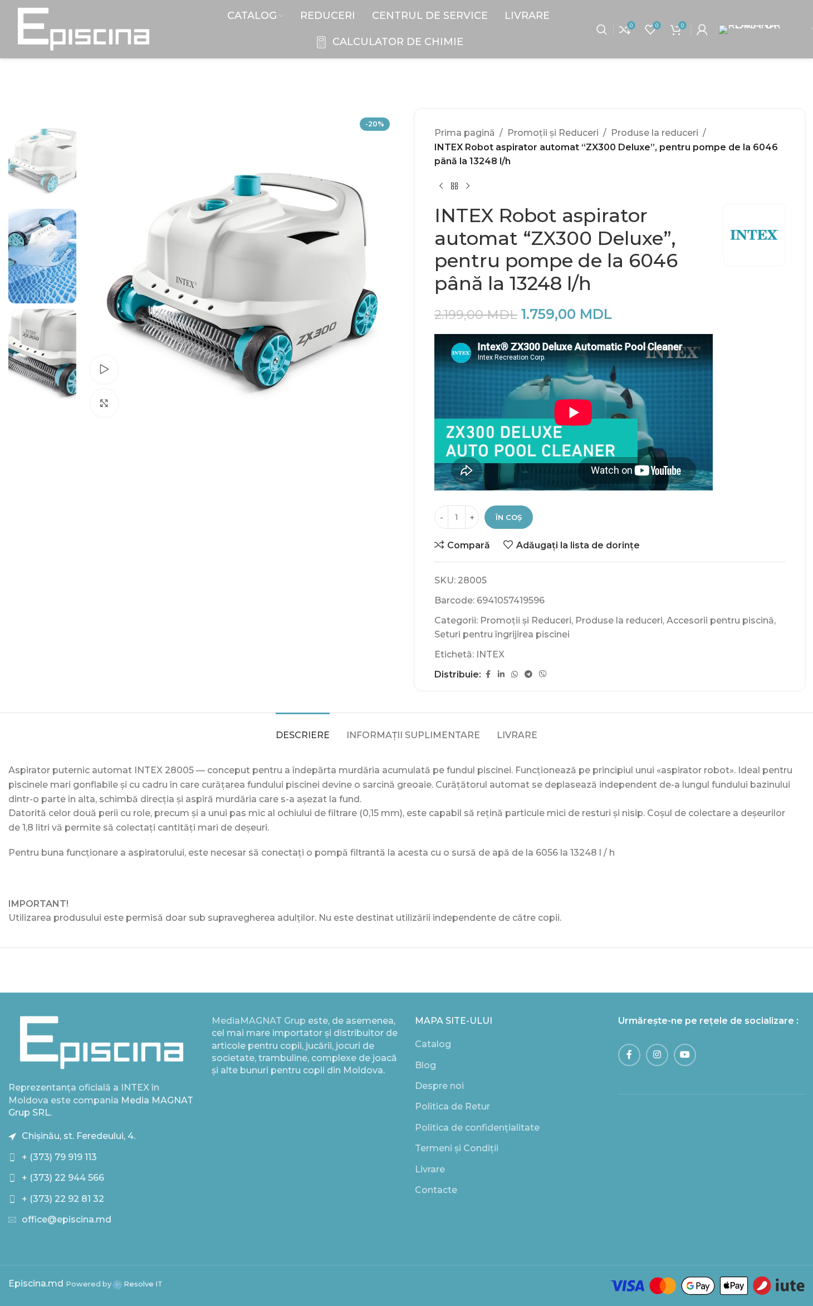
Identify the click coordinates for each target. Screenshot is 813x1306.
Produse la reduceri (654, 132)
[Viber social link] (543, 674)
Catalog (433, 1044)
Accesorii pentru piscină (720, 620)
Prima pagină (464, 132)
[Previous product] (441, 186)
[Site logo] (83, 28)
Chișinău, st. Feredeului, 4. (78, 1136)
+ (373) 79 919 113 (59, 1157)
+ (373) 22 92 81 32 (63, 1199)
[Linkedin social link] (501, 674)
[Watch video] (104, 369)
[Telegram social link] (528, 674)
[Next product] (467, 186)
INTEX (490, 654)
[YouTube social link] (685, 1055)
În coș (509, 517)
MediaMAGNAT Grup (259, 1020)
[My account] (702, 29)
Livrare (430, 1169)
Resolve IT (142, 1284)
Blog (425, 1065)
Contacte (436, 1190)
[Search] (602, 29)
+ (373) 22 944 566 (63, 1177)
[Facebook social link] (487, 674)
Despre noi (439, 1086)
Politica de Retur (452, 1106)
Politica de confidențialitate (477, 1127)
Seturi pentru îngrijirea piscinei (502, 634)
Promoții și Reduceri (553, 132)
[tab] (303, 730)
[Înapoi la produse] (454, 186)
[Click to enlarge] (104, 403)
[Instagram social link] (657, 1055)
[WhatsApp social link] (514, 674)
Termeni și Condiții (456, 1148)
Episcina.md (35, 1283)
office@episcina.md (66, 1219)
